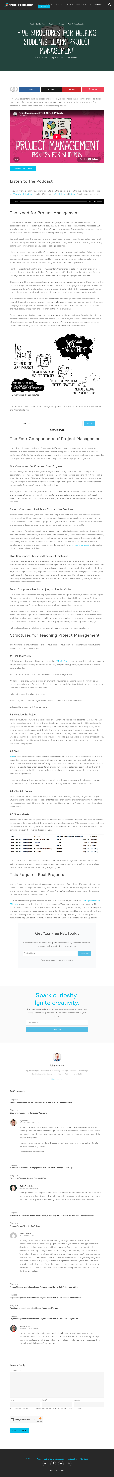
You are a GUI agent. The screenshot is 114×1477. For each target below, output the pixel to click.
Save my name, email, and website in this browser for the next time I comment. (47, 1408)
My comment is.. (16, 1370)
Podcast (61, 24)
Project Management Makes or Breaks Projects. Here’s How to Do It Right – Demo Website (45, 1297)
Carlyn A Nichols (26, 1186)
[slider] (100, 200)
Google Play (59, 194)
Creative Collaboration (37, 24)
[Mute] (95, 201)
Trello (12, 756)
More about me (57, 1079)
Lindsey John (24, 1326)
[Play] (13, 201)
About (29, 1458)
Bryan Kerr (23, 1121)
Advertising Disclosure (54, 1459)
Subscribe (72, 1459)
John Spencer (42, 58)
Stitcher (72, 194)
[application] (57, 201)
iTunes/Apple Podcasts (23, 194)
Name (12, 1400)
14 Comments (72, 58)
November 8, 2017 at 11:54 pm (29, 1123)
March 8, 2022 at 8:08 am (27, 1236)
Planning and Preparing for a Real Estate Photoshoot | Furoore (34, 1308)
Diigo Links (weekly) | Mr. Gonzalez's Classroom (28, 1113)
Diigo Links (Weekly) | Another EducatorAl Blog (28, 1178)
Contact (84, 1459)
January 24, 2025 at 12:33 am (28, 1328)
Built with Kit (57, 430)
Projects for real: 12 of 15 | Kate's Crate (25, 1226)
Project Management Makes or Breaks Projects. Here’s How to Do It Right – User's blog (43, 1287)
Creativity (52, 24)
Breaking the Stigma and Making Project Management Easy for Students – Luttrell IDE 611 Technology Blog (52, 1215)
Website (77, 1400)
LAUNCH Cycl (61, 661)
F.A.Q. (38, 1459)
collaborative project (79, 545)
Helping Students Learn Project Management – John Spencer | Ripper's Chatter (41, 1102)
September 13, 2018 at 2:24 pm (29, 1188)
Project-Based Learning (76, 24)
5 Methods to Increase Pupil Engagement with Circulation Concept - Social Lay (41, 1168)
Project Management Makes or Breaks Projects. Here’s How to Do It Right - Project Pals (44, 1319)
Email (44, 1400)
